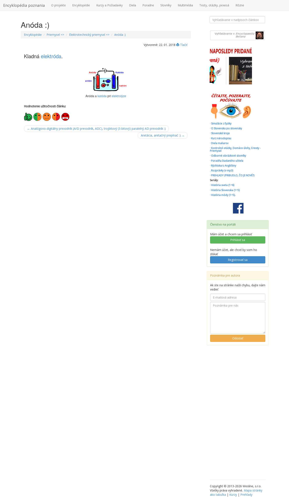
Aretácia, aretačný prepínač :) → (162, 135)
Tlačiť (183, 45)
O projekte (58, 5)
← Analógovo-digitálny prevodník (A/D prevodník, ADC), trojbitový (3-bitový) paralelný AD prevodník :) (96, 129)
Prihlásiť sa (237, 240)
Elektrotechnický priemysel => (89, 35)
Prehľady (246, 495)
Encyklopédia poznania (24, 5)
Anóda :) (120, 35)
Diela (132, 5)
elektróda (51, 56)
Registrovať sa (238, 260)
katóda (102, 96)
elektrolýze (119, 96)
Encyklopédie (81, 5)
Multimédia (185, 5)
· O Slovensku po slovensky (226, 128)
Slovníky (165, 5)
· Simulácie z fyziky (220, 123)
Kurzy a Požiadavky (109, 5)
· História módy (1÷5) (222, 195)
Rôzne (239, 5)
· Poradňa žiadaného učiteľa (226, 160)
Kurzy (233, 495)
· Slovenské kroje (220, 133)
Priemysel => (55, 35)
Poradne (148, 5)
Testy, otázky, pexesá (214, 5)
